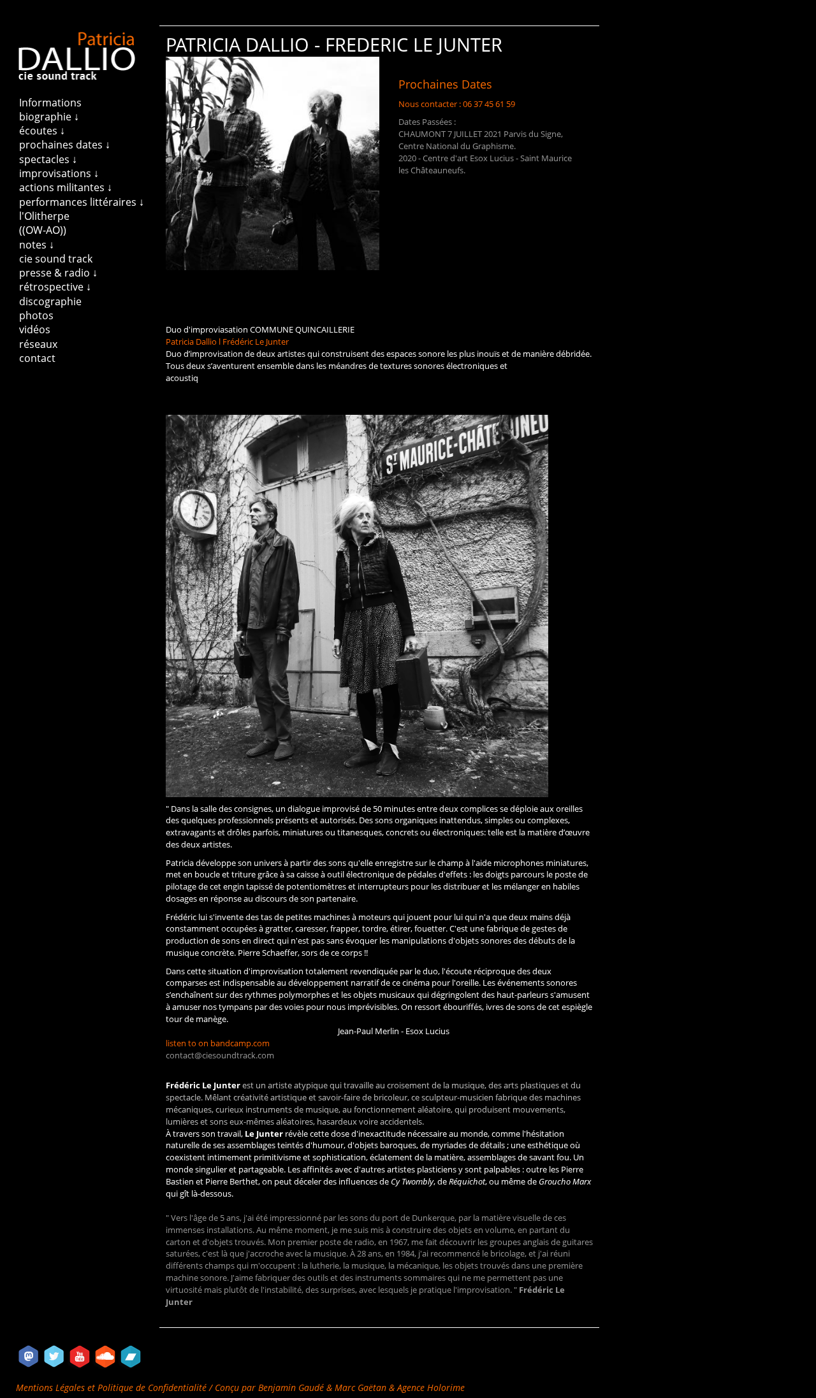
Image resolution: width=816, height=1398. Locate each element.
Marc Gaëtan (360, 1387)
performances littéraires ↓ (81, 202)
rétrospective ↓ (55, 287)
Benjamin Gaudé (292, 1387)
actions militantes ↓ (65, 187)
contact (37, 358)
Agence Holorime (431, 1387)
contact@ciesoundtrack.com (220, 1055)
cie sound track (55, 259)
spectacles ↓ (48, 159)
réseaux (38, 344)
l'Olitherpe (44, 216)
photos (36, 315)
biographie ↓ (49, 117)
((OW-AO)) (42, 230)
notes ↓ (36, 245)
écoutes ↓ (42, 131)
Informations (50, 103)
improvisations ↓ (59, 173)
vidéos (34, 329)
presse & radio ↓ (58, 273)
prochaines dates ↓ (64, 145)
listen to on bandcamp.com (218, 1043)
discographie (50, 301)
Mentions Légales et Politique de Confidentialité (112, 1387)
